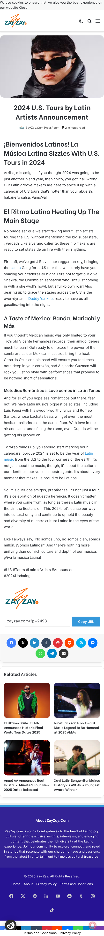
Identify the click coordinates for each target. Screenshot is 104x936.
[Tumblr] (46, 643)
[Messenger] (92, 643)
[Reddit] (69, 643)
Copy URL (86, 622)
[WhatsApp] (40, 653)
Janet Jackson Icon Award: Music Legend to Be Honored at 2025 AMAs (76, 727)
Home (15, 884)
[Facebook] (11, 643)
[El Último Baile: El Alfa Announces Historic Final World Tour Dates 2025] (27, 700)
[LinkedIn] (34, 643)
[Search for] (89, 22)
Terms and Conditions (76, 884)
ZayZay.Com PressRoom (42, 127)
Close (23, 7)
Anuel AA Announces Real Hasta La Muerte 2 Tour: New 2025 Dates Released (27, 785)
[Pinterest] (58, 643)
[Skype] (81, 643)
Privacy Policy (46, 884)
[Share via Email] (63, 653)
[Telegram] (52, 653)
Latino (15, 267)
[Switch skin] (81, 22)
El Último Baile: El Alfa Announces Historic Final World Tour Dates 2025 (23, 727)
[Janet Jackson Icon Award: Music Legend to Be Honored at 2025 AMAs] (77, 700)
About (28, 884)
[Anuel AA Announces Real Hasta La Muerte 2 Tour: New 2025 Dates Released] (27, 757)
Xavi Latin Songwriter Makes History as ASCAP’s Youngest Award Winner (77, 785)
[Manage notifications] (93, 925)
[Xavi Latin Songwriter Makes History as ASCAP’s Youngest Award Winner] (77, 757)
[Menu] (98, 22)
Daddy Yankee (40, 298)
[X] (23, 643)
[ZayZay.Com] (16, 20)
